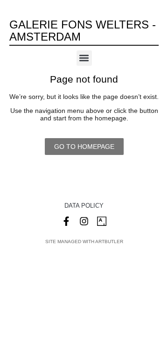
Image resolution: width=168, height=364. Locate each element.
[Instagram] (84, 221)
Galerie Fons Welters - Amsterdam (82, 30)
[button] (84, 58)
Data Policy (84, 205)
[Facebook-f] (66, 221)
